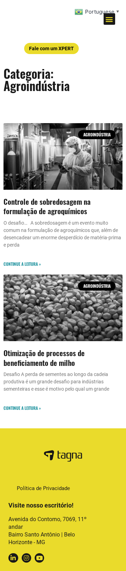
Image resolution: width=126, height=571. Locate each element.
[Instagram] (26, 558)
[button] (109, 19)
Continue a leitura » (22, 264)
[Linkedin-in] (13, 558)
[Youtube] (39, 558)
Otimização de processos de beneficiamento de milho (44, 357)
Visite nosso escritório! (41, 505)
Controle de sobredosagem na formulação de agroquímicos (47, 206)
